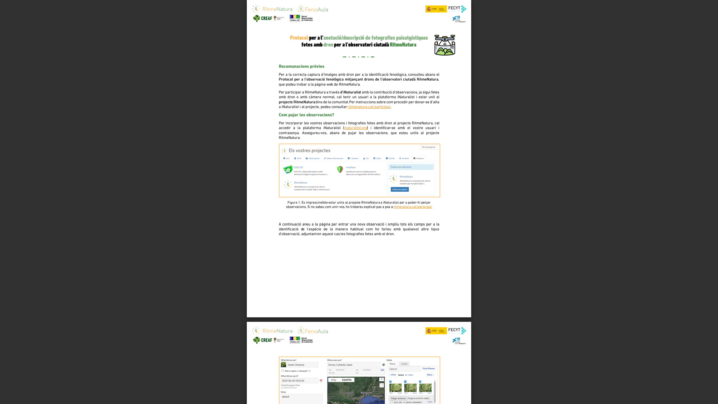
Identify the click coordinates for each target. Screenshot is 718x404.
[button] (369, 393)
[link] (358, 80)
